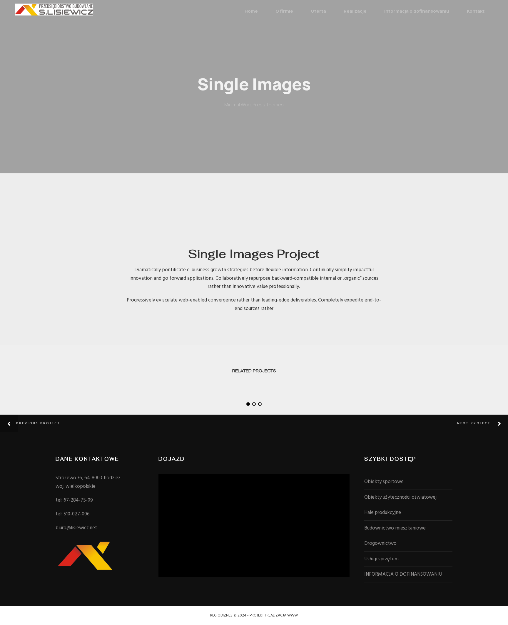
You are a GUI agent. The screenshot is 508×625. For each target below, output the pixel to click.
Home (251, 11)
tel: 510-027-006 (73, 514)
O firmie (284, 11)
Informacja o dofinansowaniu (416, 11)
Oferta (318, 11)
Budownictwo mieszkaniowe (395, 528)
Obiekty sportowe (384, 482)
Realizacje (355, 11)
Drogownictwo (380, 543)
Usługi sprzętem (381, 559)
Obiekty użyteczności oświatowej (400, 497)
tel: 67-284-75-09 (74, 500)
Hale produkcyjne (382, 513)
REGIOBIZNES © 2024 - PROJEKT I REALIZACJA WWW (254, 615)
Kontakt (475, 11)
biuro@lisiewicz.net (76, 528)
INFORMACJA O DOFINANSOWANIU (403, 574)
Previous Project (38, 423)
